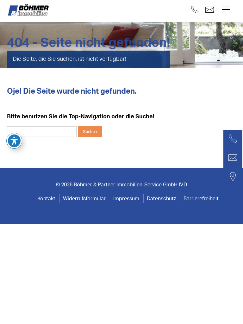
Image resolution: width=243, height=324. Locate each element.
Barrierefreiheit (201, 198)
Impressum (126, 198)
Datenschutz (161, 198)
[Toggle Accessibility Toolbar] (14, 140)
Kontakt (46, 198)
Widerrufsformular (84, 198)
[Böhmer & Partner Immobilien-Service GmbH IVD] (29, 10)
